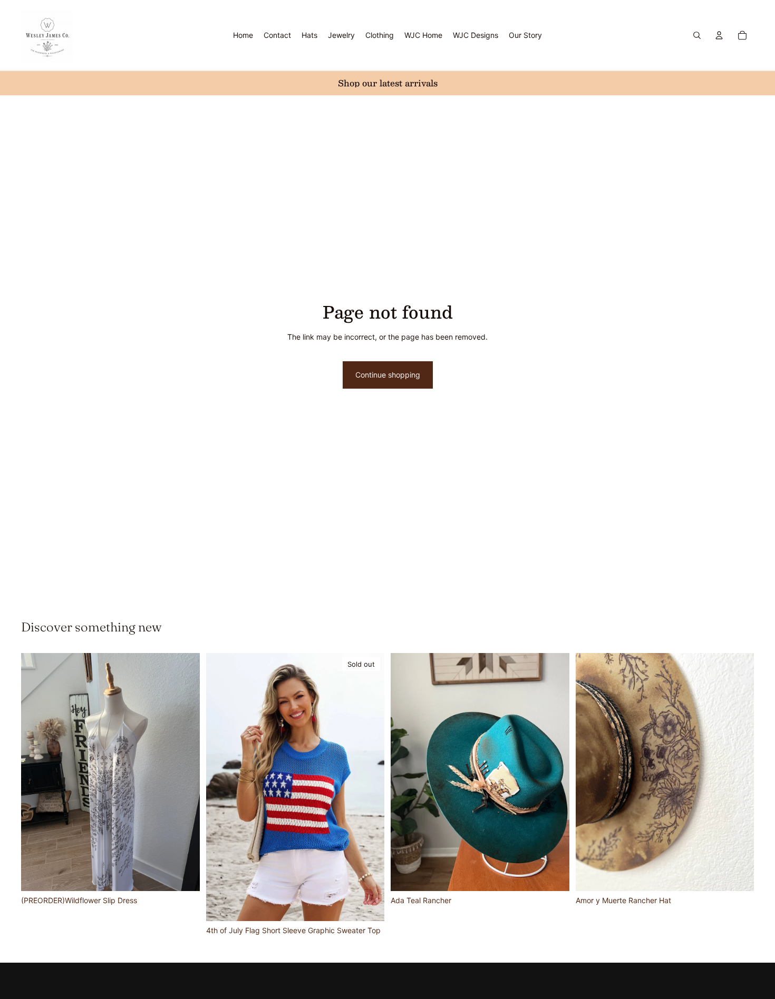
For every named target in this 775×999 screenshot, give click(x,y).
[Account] (719, 35)
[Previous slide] (37, 772)
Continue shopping (387, 374)
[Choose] (183, 874)
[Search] (697, 35)
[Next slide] (184, 772)
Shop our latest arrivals (388, 83)
